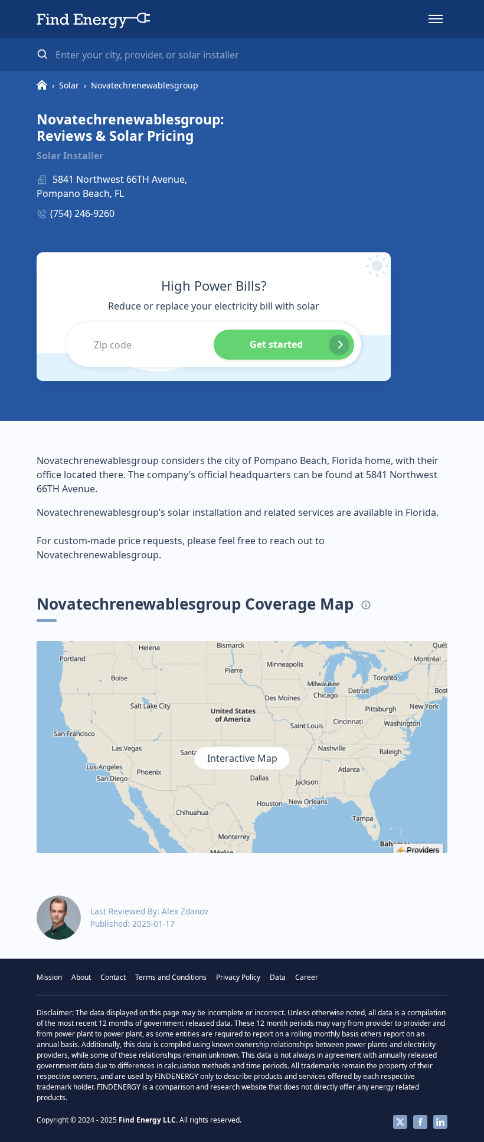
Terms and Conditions (171, 977)
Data (278, 977)
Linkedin (440, 1122)
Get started (276, 344)
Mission (49, 977)
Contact (113, 977)
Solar (69, 85)
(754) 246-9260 (82, 213)
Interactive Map (242, 758)
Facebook (420, 1122)
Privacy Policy (238, 977)
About (81, 977)
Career (306, 977)
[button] (435, 19)
